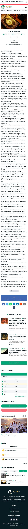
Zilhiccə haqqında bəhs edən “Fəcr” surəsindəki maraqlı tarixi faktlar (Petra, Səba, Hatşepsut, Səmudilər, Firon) (17, 323)
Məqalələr (12, 318)
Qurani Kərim (6, 34)
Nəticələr (25, 463)
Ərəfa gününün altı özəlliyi (8, 436)
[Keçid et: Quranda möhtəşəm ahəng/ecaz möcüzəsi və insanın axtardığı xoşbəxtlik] (4, 336)
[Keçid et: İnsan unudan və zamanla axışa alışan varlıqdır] (3, 482)
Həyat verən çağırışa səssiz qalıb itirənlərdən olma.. (18, 351)
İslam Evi (13, 523)
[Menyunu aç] (25, 7)
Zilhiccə (3, 434)
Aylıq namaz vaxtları (19, 396)
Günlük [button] (5, 471)
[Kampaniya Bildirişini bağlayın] (26, 2)
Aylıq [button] (23, 471)
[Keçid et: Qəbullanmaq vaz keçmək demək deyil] (3, 475)
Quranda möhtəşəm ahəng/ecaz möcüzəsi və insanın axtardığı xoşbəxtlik (17, 338)
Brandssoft (16, 525)
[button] (11, 37)
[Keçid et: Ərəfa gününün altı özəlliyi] (14, 425)
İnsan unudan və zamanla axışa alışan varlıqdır (15, 483)
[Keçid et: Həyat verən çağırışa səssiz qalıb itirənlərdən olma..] (4, 351)
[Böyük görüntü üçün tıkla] (14, 21)
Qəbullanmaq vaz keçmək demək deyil (15, 475)
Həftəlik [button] (14, 471)
